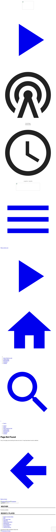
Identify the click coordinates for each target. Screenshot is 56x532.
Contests (5, 362)
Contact (5, 363)
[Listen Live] (28, 39)
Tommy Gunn (6, 359)
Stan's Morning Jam (7, 358)
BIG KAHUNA (6, 360)
